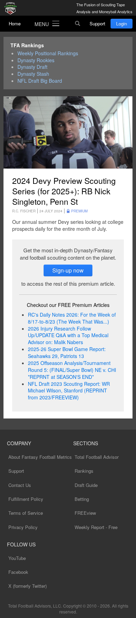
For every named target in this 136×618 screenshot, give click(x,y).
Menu (42, 24)
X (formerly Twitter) (27, 586)
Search (77, 24)
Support (97, 23)
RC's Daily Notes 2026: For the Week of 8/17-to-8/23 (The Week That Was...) (72, 318)
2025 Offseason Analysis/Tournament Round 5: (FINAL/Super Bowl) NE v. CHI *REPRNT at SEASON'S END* (72, 369)
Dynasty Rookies (35, 60)
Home (15, 23)
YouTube (17, 558)
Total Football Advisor (97, 457)
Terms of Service (25, 513)
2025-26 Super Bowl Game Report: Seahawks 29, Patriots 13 (67, 352)
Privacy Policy (23, 527)
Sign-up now (68, 270)
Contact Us (19, 485)
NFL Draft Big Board (39, 81)
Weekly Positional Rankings (47, 53)
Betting (82, 499)
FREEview (85, 513)
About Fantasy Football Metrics (40, 457)
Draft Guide (86, 485)
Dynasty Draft (32, 67)
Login (121, 23)
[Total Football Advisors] (12, 9)
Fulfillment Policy (25, 499)
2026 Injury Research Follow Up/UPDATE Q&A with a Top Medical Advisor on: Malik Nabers (68, 335)
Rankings (84, 470)
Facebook (18, 572)
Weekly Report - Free (96, 527)
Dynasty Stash (33, 74)
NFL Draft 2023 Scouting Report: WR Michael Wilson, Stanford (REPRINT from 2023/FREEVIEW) (69, 390)
